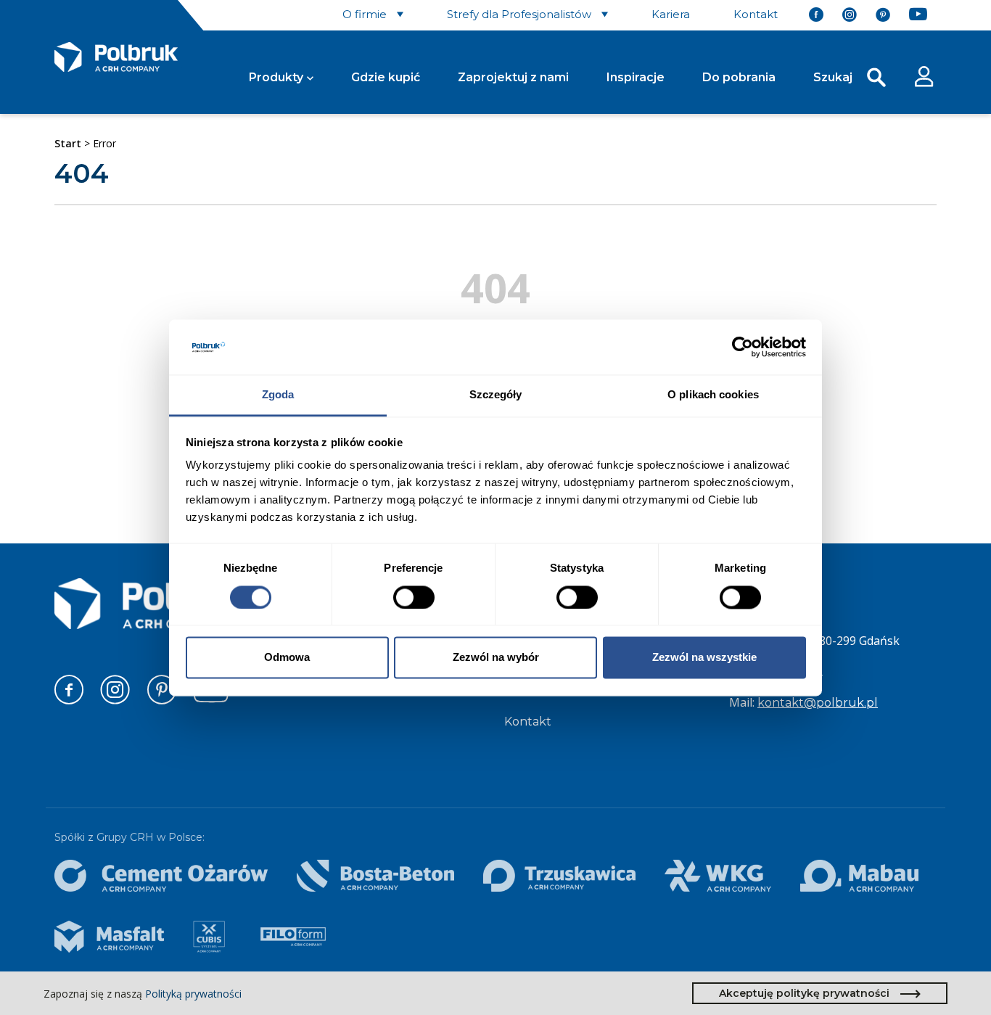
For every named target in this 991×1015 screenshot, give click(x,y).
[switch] (414, 597)
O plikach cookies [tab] (713, 395)
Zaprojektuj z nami (513, 77)
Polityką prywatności (193, 993)
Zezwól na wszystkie (704, 658)
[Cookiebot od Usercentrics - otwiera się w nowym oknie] (742, 347)
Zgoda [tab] (278, 395)
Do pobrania (739, 77)
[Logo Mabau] (859, 876)
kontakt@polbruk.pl (817, 703)
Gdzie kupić (385, 77)
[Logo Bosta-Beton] (375, 876)
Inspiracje (635, 77)
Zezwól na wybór (496, 658)
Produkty (276, 77)
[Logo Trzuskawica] (559, 876)
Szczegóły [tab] (495, 395)
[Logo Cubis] (209, 937)
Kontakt (527, 721)
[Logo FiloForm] (293, 937)
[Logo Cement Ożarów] (161, 876)
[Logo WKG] (717, 876)
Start (67, 143)
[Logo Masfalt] (109, 937)
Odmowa (287, 658)
